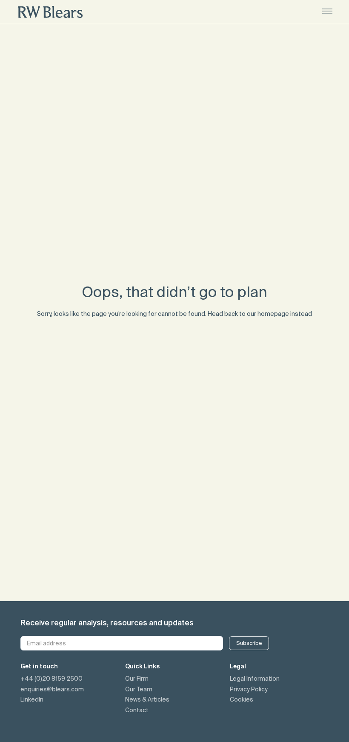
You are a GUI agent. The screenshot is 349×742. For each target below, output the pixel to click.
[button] (327, 12)
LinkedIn (31, 699)
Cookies (241, 699)
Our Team (138, 689)
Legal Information (255, 678)
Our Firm (137, 678)
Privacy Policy (249, 689)
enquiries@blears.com (52, 689)
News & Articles (147, 699)
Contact (137, 710)
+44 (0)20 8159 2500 (51, 678)
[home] (50, 12)
